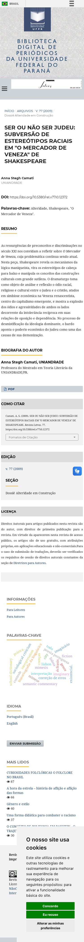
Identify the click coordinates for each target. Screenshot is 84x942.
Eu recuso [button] (50, 914)
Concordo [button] (50, 906)
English (12, 723)
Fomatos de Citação (23, 437)
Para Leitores (16, 610)
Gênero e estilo (18, 804)
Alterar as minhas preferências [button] (50, 925)
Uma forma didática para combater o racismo (41, 815)
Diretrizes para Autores (29, 563)
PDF (11, 389)
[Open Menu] (4, 88)
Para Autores (16, 616)
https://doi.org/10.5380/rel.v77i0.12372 (38, 197)
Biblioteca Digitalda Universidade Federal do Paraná (37, 56)
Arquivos (25, 111)
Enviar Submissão (25, 743)
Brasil (9, 4)
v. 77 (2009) (44, 111)
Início (9, 111)
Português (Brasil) (20, 717)
